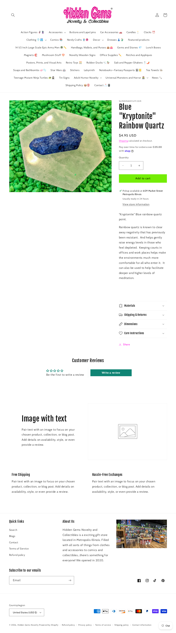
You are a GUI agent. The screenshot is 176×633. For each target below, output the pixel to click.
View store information (136, 204)
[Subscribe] (70, 580)
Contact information (141, 625)
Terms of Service (19, 548)
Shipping (123, 140)
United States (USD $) (25, 612)
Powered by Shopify (48, 625)
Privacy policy (85, 625)
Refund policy (17, 554)
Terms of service (103, 625)
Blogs (12, 536)
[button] (13, 15)
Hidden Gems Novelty (28, 625)
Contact (13, 542)
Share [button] (126, 344)
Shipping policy (121, 625)
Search (13, 529)
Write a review (111, 372)
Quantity (124, 157)
